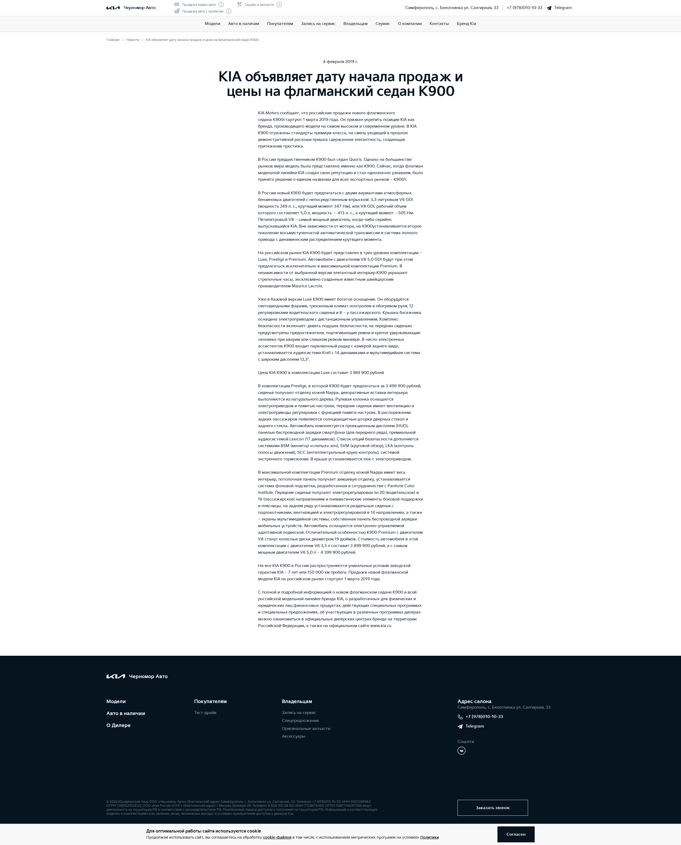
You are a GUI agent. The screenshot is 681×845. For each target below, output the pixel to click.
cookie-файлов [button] (277, 837)
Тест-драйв (205, 712)
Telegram (563, 7)
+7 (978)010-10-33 (524, 7)
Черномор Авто (140, 7)
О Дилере (118, 725)
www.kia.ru (380, 625)
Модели (212, 23)
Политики (429, 837)
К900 (278, 119)
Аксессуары (293, 736)
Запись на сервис (318, 23)
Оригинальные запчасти (306, 728)
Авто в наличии (243, 23)
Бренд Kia (466, 23)
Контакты (439, 23)
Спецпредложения (300, 720)
